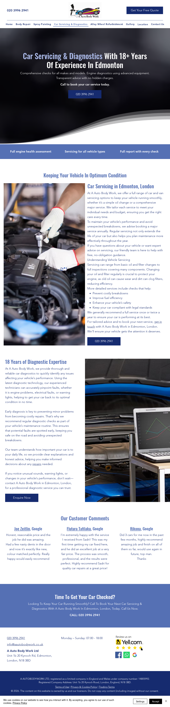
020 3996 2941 (18, 10)
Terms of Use (62, 686)
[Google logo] (134, 655)
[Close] (166, 701)
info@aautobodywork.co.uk (25, 644)
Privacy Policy (20, 703)
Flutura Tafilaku (79, 528)
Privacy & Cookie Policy (84, 686)
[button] (145, 10)
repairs (36, 464)
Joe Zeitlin (22, 528)
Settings (140, 701)
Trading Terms (107, 686)
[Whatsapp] (126, 655)
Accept (155, 701)
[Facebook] (118, 655)
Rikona (135, 528)
